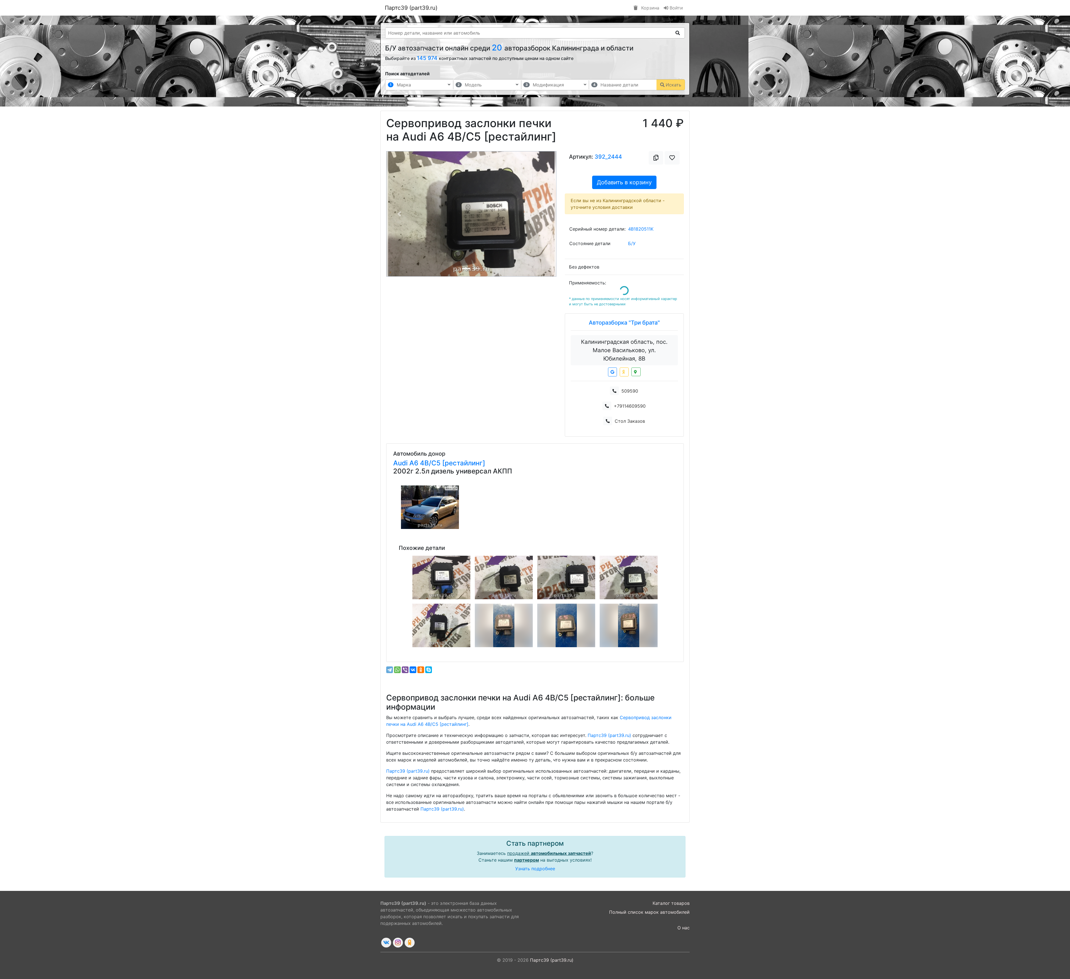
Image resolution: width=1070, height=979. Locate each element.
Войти (675, 8)
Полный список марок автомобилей (649, 912)
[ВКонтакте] (413, 669)
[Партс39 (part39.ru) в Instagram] (398, 942)
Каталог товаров (671, 903)
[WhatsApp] (397, 669)
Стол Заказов (630, 421)
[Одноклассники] (420, 669)
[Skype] (428, 669)
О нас (683, 927)
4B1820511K (640, 229)
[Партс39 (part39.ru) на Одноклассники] (409, 942)
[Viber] (405, 669)
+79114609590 (630, 406)
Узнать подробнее (535, 868)
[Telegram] (389, 669)
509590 (629, 391)
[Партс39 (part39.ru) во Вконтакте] (386, 942)
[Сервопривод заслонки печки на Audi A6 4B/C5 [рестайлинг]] (441, 577)
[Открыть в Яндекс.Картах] (624, 372)
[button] (399, 213)
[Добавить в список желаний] (672, 158)
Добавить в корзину (624, 182)
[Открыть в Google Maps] (612, 372)
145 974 (428, 58)
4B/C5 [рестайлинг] (452, 463)
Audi (401, 463)
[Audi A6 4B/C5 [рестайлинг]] (430, 507)
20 (498, 47)
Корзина (649, 8)
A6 (414, 463)
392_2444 (608, 156)
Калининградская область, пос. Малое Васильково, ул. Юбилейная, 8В (624, 350)
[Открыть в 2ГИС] (636, 372)
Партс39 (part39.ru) (411, 7)
